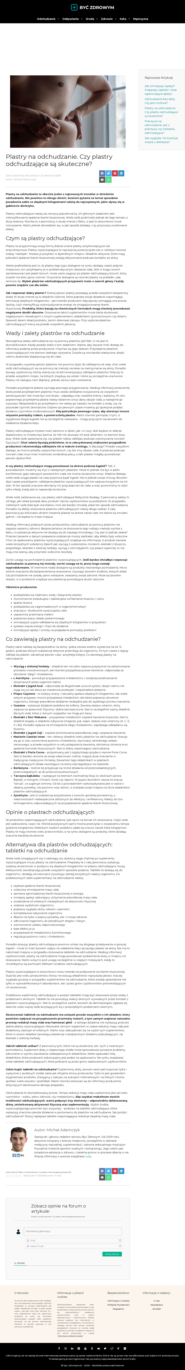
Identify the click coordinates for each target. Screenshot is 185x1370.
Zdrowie (107, 19)
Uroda (90, 19)
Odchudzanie (46, 19)
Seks (123, 19)
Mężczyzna (140, 19)
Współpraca (156, 1305)
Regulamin (118, 1309)
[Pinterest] (79, 1349)
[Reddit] (111, 1349)
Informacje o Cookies (118, 1301)
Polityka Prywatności (118, 1305)
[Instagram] (65, 1349)
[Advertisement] (92, 45)
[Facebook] (59, 1349)
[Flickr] (125, 1349)
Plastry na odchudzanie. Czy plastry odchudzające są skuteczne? (161, 112)
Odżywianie (70, 19)
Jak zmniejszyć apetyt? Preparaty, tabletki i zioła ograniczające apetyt (161, 90)
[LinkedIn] (72, 1349)
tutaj (88, 1156)
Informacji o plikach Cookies (70, 1336)
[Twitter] (105, 1349)
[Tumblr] (92, 1349)
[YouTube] (85, 1349)
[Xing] (118, 1349)
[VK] (98, 1349)
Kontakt (156, 1309)
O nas (157, 1301)
